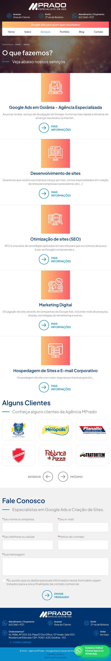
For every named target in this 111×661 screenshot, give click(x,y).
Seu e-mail (66, 519)
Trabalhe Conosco (55, 654)
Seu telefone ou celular (18, 537)
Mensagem (61, 595)
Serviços (45, 31)
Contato (98, 31)
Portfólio (64, 31)
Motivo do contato (71, 537)
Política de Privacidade (55, 657)
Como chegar (22, 642)
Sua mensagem (13, 554)
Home (11, 31)
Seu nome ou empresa (18, 519)
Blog (81, 31)
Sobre (27, 31)
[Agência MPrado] (55, 6)
